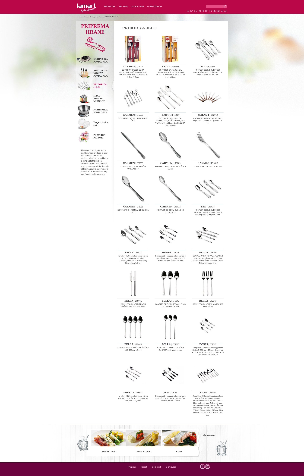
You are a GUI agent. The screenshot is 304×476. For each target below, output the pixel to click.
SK (191, 11)
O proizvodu (154, 6)
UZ (222, 11)
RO (218, 11)
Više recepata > (209, 435)
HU (199, 11)
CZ (188, 11)
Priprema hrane (98, 17)
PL (203, 11)
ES (214, 11)
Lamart (83, 5)
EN (195, 11)
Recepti (123, 6)
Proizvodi (109, 6)
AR (225, 11)
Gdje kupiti (137, 6)
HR (206, 11)
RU (210, 11)
